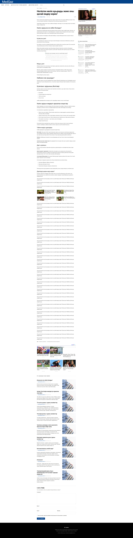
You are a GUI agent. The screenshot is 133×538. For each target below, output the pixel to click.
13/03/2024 (47, 428)
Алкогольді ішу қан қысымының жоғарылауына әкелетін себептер (90, 51)
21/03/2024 (47, 394)
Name (38, 506)
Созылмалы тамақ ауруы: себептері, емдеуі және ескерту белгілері (90, 57)
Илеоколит (40, 460)
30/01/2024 (48, 16)
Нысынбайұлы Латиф (41, 16)
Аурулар (40, 8)
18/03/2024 (47, 415)
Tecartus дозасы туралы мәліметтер (47, 402)
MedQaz (7, 1)
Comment (39, 492)
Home (38, 8)
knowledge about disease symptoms (53, 341)
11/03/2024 (47, 450)
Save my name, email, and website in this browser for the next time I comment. (52, 515)
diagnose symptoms (42, 341)
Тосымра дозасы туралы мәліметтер (47, 414)
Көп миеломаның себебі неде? (45, 448)
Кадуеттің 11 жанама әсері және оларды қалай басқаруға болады (90, 71)
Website (58, 510)
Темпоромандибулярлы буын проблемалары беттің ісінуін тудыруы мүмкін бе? (47, 472)
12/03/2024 (47, 440)
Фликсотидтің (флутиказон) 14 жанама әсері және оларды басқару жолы (90, 45)
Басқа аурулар (45, 8)
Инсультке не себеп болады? (45, 380)
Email (38, 510)
